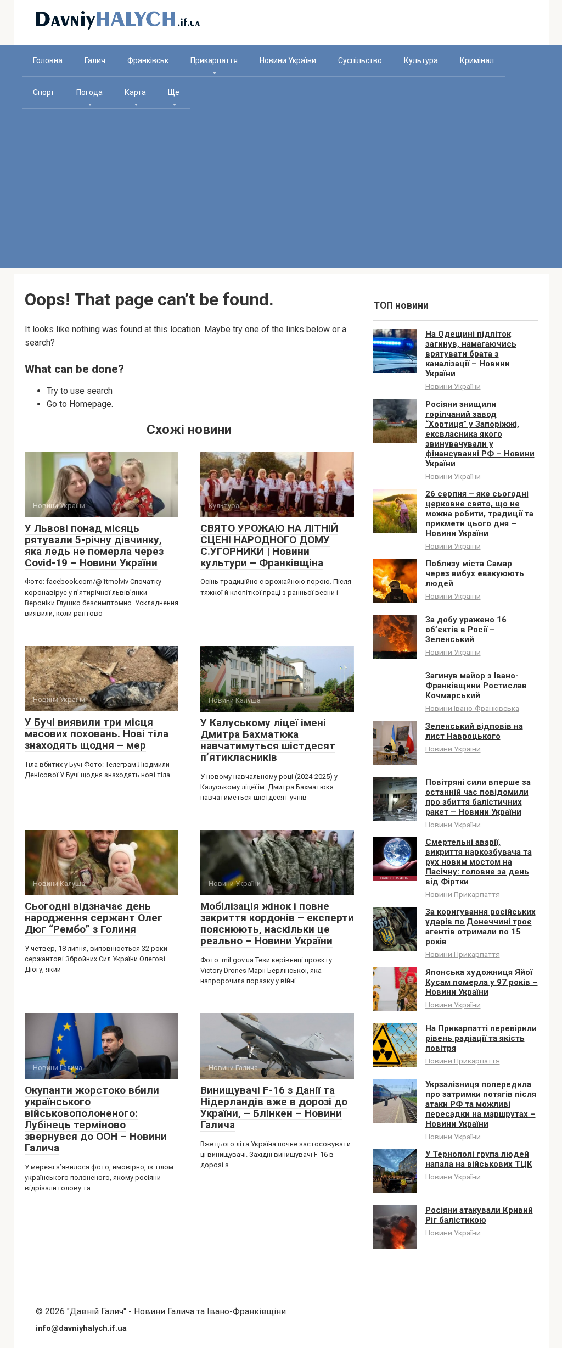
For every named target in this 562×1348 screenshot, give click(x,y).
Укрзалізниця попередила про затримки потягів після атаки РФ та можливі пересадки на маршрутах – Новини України (480, 1104)
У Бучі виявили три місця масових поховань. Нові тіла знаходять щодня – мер (96, 733)
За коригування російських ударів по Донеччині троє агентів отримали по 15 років (480, 926)
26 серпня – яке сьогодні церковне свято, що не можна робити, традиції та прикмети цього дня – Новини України (479, 513)
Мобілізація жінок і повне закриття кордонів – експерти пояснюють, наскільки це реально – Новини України (277, 923)
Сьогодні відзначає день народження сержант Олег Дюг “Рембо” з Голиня (93, 917)
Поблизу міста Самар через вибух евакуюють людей (474, 573)
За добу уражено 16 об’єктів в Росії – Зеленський (466, 629)
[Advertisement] (281, 191)
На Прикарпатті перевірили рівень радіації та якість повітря (481, 1038)
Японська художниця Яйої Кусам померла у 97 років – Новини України (481, 982)
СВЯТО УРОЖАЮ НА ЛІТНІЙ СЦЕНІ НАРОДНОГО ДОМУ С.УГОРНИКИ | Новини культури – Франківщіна (269, 545)
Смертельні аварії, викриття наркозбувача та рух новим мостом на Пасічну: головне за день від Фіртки (478, 862)
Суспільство (360, 60)
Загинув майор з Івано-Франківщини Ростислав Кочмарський (476, 685)
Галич (95, 60)
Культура (421, 60)
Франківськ (147, 60)
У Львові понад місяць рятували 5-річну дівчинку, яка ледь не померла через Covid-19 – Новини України (94, 545)
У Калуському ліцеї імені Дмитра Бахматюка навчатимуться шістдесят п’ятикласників (267, 740)
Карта (135, 92)
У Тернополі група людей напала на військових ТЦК (478, 1159)
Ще (173, 92)
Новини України (288, 60)
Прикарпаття (214, 60)
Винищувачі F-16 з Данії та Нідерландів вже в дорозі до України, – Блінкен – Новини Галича (273, 1107)
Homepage (90, 404)
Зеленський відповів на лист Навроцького (474, 731)
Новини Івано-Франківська (472, 708)
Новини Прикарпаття (462, 894)
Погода (89, 92)
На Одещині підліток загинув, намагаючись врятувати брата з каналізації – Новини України (470, 353)
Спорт (43, 92)
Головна (48, 60)
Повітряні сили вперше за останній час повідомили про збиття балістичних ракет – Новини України (478, 797)
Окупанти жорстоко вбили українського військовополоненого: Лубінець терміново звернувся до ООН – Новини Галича (96, 1119)
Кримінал (477, 60)
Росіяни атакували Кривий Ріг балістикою (479, 1215)
